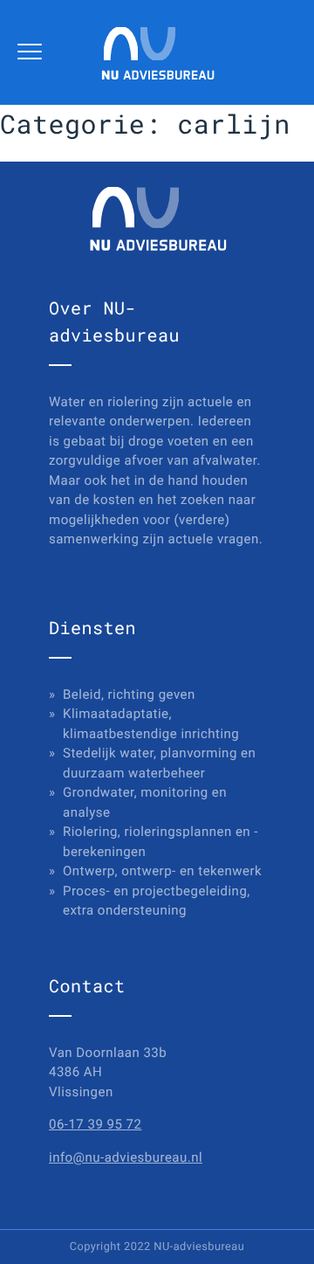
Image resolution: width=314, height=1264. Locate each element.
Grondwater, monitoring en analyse (145, 802)
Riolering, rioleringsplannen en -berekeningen (160, 842)
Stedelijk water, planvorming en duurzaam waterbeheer (159, 763)
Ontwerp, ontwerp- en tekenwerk (162, 871)
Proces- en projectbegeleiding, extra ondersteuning (156, 901)
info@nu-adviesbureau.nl (125, 1157)
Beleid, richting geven (129, 694)
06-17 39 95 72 (95, 1124)
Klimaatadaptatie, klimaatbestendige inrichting (151, 724)
